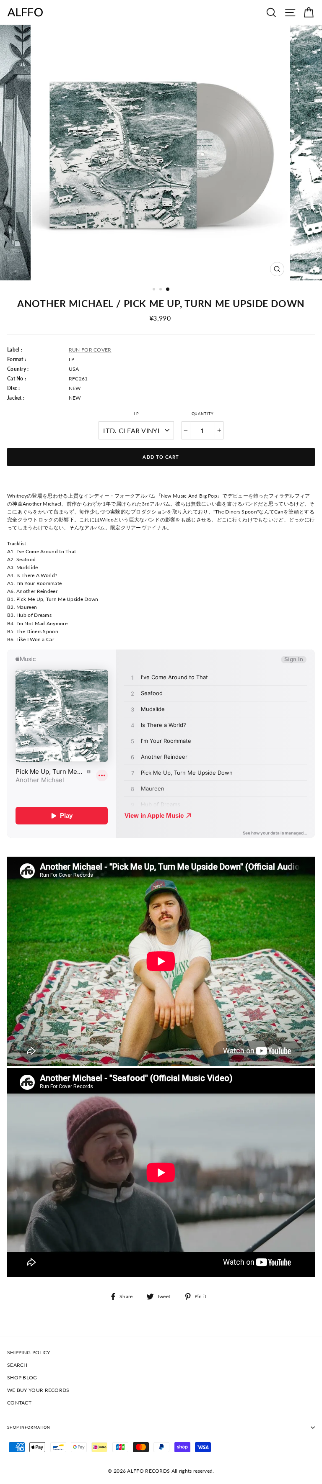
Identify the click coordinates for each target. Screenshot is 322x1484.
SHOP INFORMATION (28, 1427)
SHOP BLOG (22, 1377)
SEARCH (17, 1365)
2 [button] (161, 290)
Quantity (203, 413)
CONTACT (19, 1402)
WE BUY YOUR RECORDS (38, 1390)
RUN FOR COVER (90, 350)
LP (136, 413)
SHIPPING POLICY (28, 1352)
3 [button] (168, 290)
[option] (161, 152)
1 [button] (155, 290)
